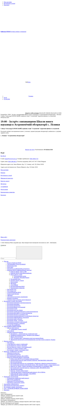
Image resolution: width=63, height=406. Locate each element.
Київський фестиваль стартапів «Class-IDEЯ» (23, 373)
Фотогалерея (4, 189)
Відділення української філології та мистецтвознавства (22, 311)
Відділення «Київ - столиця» (15, 320)
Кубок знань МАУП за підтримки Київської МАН (24, 359)
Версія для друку (30, 149)
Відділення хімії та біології (14, 319)
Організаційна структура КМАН (16, 264)
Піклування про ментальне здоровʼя (14, 385)
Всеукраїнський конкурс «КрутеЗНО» (18, 356)
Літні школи (10, 331)
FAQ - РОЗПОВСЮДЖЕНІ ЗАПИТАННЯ (16, 388)
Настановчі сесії (11, 289)
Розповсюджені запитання (8, 240)
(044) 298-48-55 (12, 161)
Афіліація (9, 295)
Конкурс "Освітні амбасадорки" (19, 370)
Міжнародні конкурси (7, 178)
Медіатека (3, 184)
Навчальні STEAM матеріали (15, 381)
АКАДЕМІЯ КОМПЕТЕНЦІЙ (12, 326)
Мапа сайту (4, 237)
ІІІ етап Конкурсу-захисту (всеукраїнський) (19, 347)
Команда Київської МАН (14, 262)
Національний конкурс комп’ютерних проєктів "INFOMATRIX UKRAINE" (31, 360)
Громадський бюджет (13, 294)
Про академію (8, 2)
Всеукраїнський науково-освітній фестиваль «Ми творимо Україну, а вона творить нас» (35, 365)
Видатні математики (16, 362)
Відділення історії (12, 308)
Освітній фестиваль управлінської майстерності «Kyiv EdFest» (27, 372)
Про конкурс (10, 342)
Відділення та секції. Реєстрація (13, 301)
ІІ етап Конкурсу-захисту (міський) (17, 345)
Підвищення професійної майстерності (18, 378)
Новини (3, 172)
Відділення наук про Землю (15, 310)
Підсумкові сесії (11, 291)
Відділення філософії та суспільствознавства (19, 313)
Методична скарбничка (13, 379)
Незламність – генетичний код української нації (23, 333)
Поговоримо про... (15, 279)
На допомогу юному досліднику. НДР (17, 350)
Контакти (6, 5)
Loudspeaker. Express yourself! (18, 329)
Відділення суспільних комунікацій (17, 322)
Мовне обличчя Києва (16, 336)
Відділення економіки (13, 304)
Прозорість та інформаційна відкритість (18, 268)
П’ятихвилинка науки (20, 276)
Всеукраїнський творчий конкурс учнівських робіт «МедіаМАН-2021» (30, 367)
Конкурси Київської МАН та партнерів (18, 357)
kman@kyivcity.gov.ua (11, 158)
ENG (29, 82)
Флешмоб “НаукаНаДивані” (21, 277)
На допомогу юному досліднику (13, 387)
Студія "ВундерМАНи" (13, 325)
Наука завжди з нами (16, 274)
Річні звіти (10, 267)
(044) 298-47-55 (34, 158)
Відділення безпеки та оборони (16, 323)
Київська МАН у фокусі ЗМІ (18, 271)
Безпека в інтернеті (12, 298)
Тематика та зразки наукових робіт (17, 348)
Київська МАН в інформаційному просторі (19, 270)
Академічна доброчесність (11, 384)
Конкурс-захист (5, 181)
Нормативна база (12, 265)
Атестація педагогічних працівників (17, 296)
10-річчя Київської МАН (14, 292)
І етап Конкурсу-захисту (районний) (17, 344)
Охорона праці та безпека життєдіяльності (19, 299)
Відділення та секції (9, 3)
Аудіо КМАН (14, 285)
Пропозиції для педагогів (11, 376)
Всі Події (3, 156)
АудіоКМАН (4, 186)
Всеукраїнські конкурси (14, 354)
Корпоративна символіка (8, 192)
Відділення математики (13, 305)
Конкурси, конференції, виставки (13, 351)
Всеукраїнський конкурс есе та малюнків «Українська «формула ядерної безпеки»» (33, 363)
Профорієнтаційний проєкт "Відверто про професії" (25, 335)
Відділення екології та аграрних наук (17, 314)
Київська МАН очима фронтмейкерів (21, 273)
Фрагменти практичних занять (15, 382)
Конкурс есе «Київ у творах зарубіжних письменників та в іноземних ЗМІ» (31, 366)
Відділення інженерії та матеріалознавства (19, 302)
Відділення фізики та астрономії (16, 307)
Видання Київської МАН (17, 286)
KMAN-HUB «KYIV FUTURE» (19, 375)
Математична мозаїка (16, 369)
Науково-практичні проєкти (15, 332)
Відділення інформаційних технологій (18, 317)
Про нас (6, 261)
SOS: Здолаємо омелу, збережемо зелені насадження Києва (26, 338)
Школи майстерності (13, 328)
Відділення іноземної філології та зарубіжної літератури (22, 316)
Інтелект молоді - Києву (17, 280)
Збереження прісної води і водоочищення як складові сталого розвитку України (32, 339)
